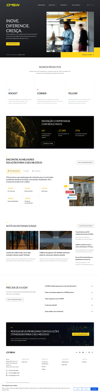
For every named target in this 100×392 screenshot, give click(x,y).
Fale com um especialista (85, 162)
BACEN (20, 54)
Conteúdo (63, 5)
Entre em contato (13, 43)
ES (93, 5)
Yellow (43, 369)
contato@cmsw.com (13, 375)
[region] (50, 387)
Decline (86, 389)
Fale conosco (76, 5)
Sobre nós (24, 362)
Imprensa (64, 364)
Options (78, 389)
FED (24, 54)
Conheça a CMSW (48, 143)
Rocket (44, 366)
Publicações (65, 362)
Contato (84, 362)
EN (90, 5)
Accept (94, 389)
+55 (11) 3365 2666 (13, 370)
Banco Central (22, 340)
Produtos (52, 5)
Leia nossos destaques (85, 225)
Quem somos (41, 5)
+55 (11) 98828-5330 (13, 373)
